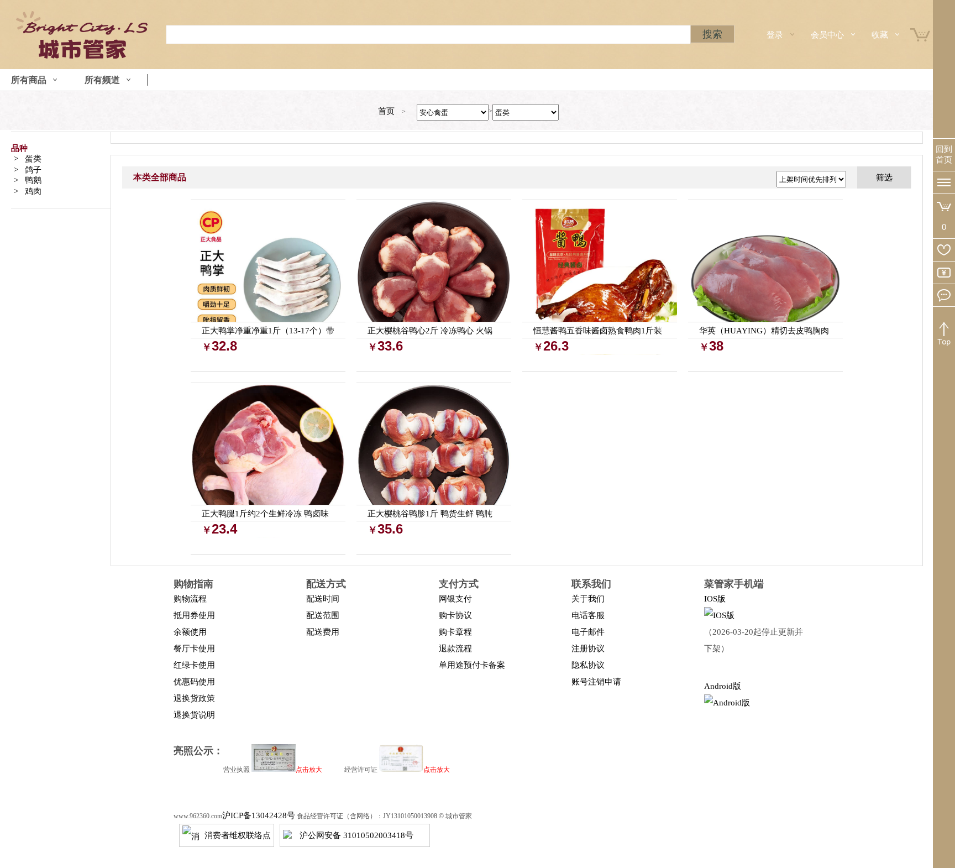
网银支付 (455, 598)
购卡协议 (455, 615)
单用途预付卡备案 (472, 665)
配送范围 (322, 615)
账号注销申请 (596, 681)
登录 (775, 34)
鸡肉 (33, 191)
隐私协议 (588, 665)
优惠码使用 (194, 681)
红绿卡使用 (194, 665)
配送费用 (322, 632)
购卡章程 (455, 632)
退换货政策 (194, 698)
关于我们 (588, 598)
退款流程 (455, 648)
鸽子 (33, 169)
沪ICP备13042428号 (258, 815)
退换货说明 (194, 714)
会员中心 (827, 34)
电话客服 (588, 615)
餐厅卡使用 (194, 648)
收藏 (880, 34)
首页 (386, 111)
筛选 (884, 177)
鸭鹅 (33, 180)
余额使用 (190, 632)
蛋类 (33, 158)
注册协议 (588, 648)
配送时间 (322, 598)
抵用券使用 (194, 615)
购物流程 (190, 598)
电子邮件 (588, 632)
